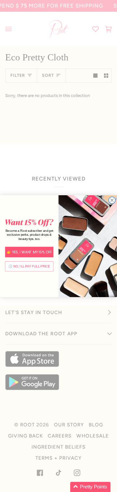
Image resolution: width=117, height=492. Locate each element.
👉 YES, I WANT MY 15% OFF (29, 251)
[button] (90, 487)
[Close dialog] (112, 200)
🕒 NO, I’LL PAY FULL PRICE (29, 266)
